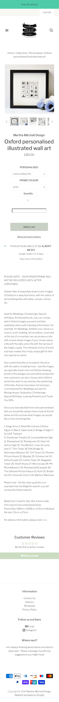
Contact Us (29, 598)
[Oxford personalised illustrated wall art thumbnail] (14, 121)
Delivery (29, 602)
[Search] (51, 30)
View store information (31, 259)
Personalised (35, 53)
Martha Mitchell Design (29, 135)
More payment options (29, 236)
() (47, 12)
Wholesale (29, 605)
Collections (21, 53)
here (44, 519)
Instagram (31, 630)
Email (31, 626)
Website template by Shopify (29, 695)
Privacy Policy (29, 609)
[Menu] (7, 30)
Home (11, 53)
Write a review (30, 555)
